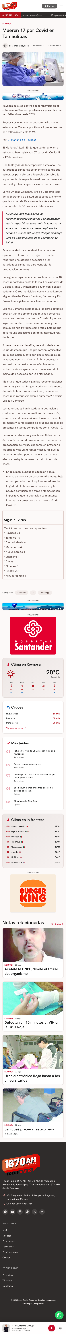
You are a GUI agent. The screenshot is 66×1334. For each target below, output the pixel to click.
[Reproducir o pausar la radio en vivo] (51, 1328)
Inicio (5, 1230)
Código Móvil (38, 1304)
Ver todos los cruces (14, 728)
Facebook (21, 592)
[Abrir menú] (61, 6)
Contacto (7, 1286)
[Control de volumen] (60, 1328)
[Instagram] (20, 1212)
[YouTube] (12, 1212)
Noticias (7, 1235)
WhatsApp (45, 592)
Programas (8, 1241)
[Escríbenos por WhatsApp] (59, 1315)
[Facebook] (5, 1212)
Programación (10, 1252)
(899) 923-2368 (24, 1203)
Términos (7, 1280)
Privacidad (8, 1275)
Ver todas (56, 924)
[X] (34, 1212)
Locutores (8, 1246)
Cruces (6, 1257)
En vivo (50, 6)
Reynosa (6, 24)
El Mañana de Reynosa (22, 140)
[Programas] (42, 1212)
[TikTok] (27, 1212)
